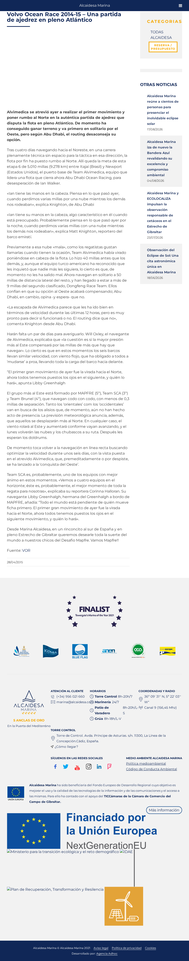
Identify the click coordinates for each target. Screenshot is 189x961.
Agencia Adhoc (107, 953)
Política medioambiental (146, 763)
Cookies (150, 948)
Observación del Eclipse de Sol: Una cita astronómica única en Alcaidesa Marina (163, 261)
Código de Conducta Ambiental (151, 769)
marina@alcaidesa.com (75, 702)
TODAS (157, 32)
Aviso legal (101, 948)
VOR (26, 550)
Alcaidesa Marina (94, 5)
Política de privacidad (127, 948)
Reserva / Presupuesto (163, 46)
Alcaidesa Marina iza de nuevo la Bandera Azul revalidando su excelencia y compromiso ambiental (161, 158)
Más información (164, 810)
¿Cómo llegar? (66, 747)
